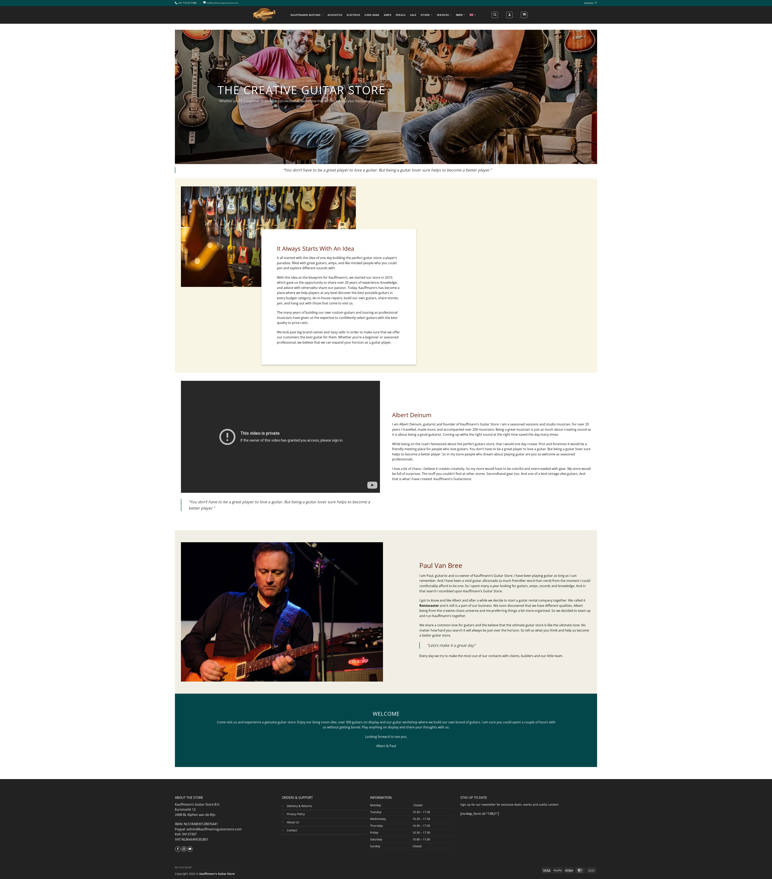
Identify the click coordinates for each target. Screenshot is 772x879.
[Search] (495, 15)
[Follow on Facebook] (178, 849)
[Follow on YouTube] (190, 849)
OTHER (425, 15)
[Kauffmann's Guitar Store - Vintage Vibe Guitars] (264, 15)
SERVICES (443, 15)
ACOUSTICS (334, 15)
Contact (292, 830)
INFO (459, 15)
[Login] (509, 15)
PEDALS (401, 15)
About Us (293, 822)
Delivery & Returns (299, 806)
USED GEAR (371, 15)
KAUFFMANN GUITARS (305, 15)
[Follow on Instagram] (184, 849)
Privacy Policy (296, 814)
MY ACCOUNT (183, 867)
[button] (524, 15)
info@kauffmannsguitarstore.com (222, 3)
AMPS (387, 15)
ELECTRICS (353, 15)
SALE (413, 15)
